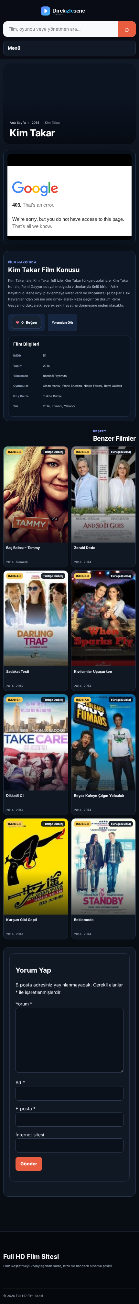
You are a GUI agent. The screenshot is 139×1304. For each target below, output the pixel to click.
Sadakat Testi (17, 671)
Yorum (24, 1003)
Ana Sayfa (18, 122)
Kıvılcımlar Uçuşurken (93, 671)
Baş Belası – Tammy (23, 547)
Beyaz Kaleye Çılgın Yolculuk (99, 795)
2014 (35, 122)
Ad (20, 1082)
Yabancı (69, 406)
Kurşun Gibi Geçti (21, 919)
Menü (14, 48)
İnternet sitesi (30, 1134)
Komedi (57, 406)
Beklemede (84, 919)
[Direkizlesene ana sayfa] (69, 11)
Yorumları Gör (62, 322)
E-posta (26, 1108)
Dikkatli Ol (15, 795)
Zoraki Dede (84, 547)
